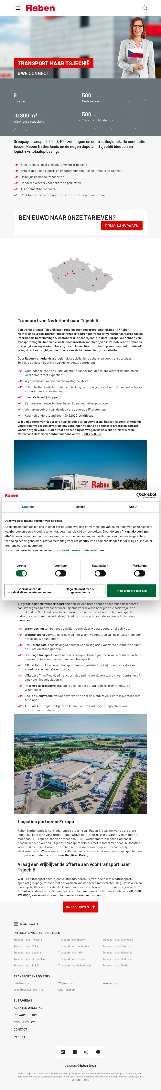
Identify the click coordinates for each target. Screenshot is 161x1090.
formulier (24, 891)
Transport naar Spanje (71, 939)
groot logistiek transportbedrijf (44, 604)
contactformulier (77, 895)
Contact (20, 1029)
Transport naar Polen (26, 946)
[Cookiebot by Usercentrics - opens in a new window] (139, 495)
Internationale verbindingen (37, 932)
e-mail (42, 895)
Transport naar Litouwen (117, 946)
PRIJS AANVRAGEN (122, 225)
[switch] (60, 573)
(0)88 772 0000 (91, 434)
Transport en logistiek (32, 976)
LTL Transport (66, 989)
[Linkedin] (63, 1052)
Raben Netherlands (38, 358)
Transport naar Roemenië (118, 939)
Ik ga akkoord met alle (132, 590)
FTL (27, 665)
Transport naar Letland (27, 952)
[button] (40, 8)
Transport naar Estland (72, 959)
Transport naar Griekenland (30, 959)
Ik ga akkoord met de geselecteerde (80, 590)
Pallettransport (23, 983)
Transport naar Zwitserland (74, 965)
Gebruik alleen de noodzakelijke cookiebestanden (29, 590)
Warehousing (110, 983)
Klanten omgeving (28, 1007)
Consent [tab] (28, 506)
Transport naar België (26, 965)
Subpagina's (23, 1000)
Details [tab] (80, 506)
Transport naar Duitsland (118, 959)
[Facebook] (74, 1052)
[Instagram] (86, 1052)
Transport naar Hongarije (117, 952)
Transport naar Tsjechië (28, 939)
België (69, 855)
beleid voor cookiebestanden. (83, 550)
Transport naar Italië (70, 952)
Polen (83, 855)
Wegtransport (66, 983)
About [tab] (133, 506)
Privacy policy (25, 1015)
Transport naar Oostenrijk (73, 946)
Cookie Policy (24, 1022)
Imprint (19, 1036)
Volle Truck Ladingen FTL (29, 989)
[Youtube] (98, 1052)
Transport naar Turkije (116, 965)
